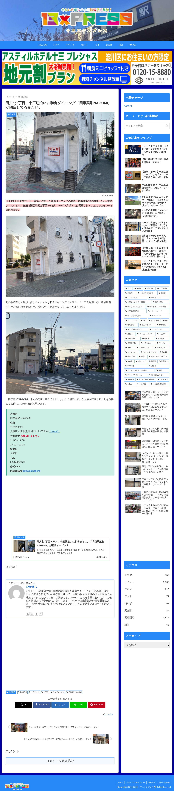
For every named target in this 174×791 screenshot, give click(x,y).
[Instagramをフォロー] (41, 614)
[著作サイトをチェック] (27, 614)
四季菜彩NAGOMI (75, 692)
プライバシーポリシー (135, 782)
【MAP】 (54, 431)
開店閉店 (12, 692)
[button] (166, 125)
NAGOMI (23, 692)
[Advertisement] (60, 653)
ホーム (120, 782)
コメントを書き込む (60, 761)
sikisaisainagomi (31, 471)
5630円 (128, 106)
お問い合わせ (164, 782)
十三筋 (46, 692)
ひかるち (31, 586)
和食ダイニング (58, 692)
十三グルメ (35, 692)
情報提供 (152, 782)
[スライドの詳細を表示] (87, 68)
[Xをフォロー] (32, 614)
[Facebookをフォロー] (36, 614)
